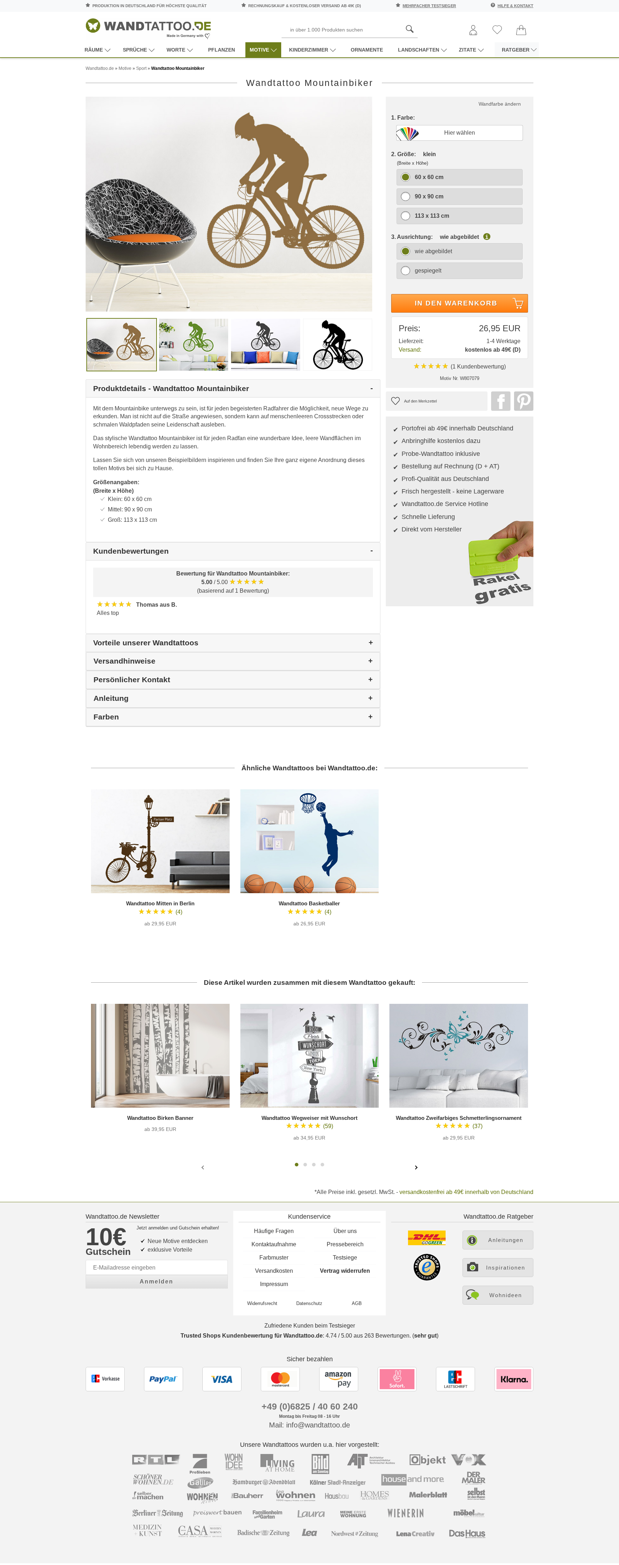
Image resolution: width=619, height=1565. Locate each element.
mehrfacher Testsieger (429, 6)
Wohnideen (505, 1295)
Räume (94, 50)
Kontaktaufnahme (273, 1244)
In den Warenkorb (456, 303)
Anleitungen (505, 1240)
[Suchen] (410, 29)
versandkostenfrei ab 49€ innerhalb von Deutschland (466, 1192)
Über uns (345, 1231)
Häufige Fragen (274, 1231)
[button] (296, 1164)
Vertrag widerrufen (345, 1271)
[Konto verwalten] (473, 30)
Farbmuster (273, 1258)
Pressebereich (345, 1244)
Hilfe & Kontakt (515, 6)
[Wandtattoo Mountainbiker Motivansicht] (193, 344)
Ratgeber (515, 50)
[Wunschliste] (497, 30)
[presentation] (203, 1167)
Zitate (467, 50)
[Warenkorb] (521, 30)
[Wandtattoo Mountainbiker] (229, 204)
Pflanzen (221, 50)
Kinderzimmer (308, 50)
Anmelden (156, 1282)
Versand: (410, 350)
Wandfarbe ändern (500, 104)
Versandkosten (274, 1271)
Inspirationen (505, 1268)
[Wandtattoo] (148, 27)
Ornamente (367, 50)
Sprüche (135, 50)
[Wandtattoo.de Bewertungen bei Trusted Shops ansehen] (426, 1279)
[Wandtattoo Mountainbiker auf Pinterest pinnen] (521, 401)
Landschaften (418, 50)
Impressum (274, 1284)
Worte (176, 50)
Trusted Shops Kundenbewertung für (252, 1336)
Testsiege (345, 1258)
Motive (259, 50)
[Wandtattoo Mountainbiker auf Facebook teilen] (499, 401)
